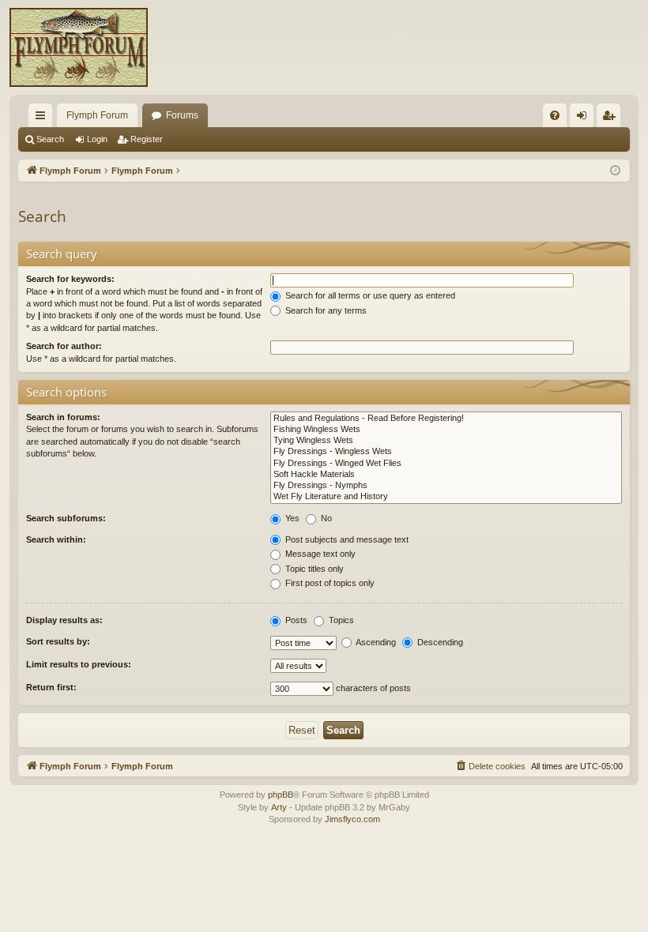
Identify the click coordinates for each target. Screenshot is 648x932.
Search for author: (64, 346)
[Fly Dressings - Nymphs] (446, 485)
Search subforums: (66, 518)
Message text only (319, 553)
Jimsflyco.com (352, 819)
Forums (182, 115)
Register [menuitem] (611, 118)
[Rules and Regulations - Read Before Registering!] (446, 418)
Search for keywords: (70, 279)
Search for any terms (325, 310)
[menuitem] (555, 115)
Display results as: (64, 620)
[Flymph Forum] (78, 47)
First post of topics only (329, 583)
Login (97, 139)
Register (146, 139)
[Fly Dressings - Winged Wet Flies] (446, 463)
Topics (340, 620)
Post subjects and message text (346, 539)
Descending (439, 642)
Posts (295, 620)
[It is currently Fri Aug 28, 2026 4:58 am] (615, 171)
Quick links (43, 118)
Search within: (56, 539)
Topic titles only (313, 568)
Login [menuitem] (584, 118)
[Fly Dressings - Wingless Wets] (446, 451)
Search (50, 139)
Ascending (375, 642)
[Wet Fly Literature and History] (446, 496)
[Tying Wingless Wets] (446, 440)
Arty (279, 807)
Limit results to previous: (78, 664)
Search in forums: (63, 417)
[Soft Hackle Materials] (446, 474)
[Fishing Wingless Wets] (446, 429)
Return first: (51, 687)
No (325, 518)
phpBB (280, 794)
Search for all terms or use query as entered (369, 295)
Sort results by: (58, 641)
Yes (291, 518)
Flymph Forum (97, 115)
